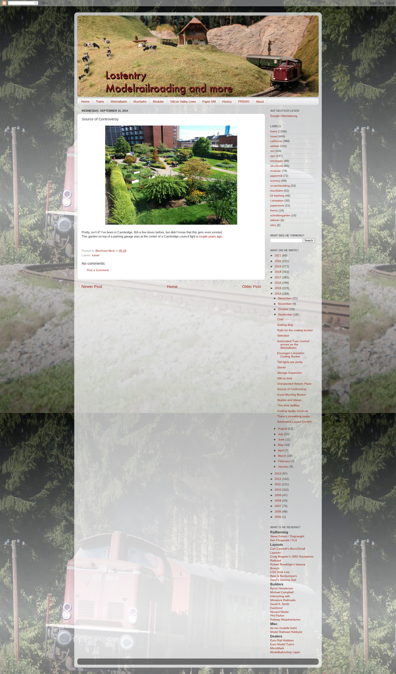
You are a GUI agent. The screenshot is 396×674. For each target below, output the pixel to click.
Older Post (251, 286)
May (281, 444)
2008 (278, 500)
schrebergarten (280, 215)
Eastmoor (276, 608)
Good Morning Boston (291, 394)
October (283, 309)
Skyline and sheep (289, 400)
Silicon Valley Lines (183, 101)
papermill (276, 175)
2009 (278, 495)
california (276, 141)
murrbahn (276, 190)
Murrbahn (139, 101)
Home (85, 101)
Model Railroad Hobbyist (286, 632)
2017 (278, 277)
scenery (275, 180)
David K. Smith (279, 604)
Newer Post (91, 286)
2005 (278, 517)
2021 (278, 255)
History (227, 101)
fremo (274, 210)
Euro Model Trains (282, 644)
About (260, 101)
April (281, 450)
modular (275, 170)
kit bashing (277, 195)
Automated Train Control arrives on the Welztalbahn (293, 344)
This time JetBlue (288, 405)
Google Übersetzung (283, 115)
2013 (278, 473)
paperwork (277, 205)
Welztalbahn (119, 101)
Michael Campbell (281, 592)
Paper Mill (209, 101)
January (283, 466)
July (281, 434)
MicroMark (277, 648)
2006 (278, 511)
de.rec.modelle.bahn (283, 628)
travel (95, 255)
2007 (278, 506)
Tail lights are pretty (290, 362)
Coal (280, 319)
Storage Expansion (289, 372)
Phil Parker (277, 615)
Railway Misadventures (285, 619)
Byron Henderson (281, 588)
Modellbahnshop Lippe (285, 652)
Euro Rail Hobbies (282, 640)
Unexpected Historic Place (294, 383)
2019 (278, 266)
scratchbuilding (280, 185)
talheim (275, 220)
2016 (278, 282)
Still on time (284, 378)
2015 (278, 288)
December (285, 298)
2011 (278, 484)
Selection (283, 335)
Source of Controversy (291, 389)
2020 (278, 261)
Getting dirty (285, 324)
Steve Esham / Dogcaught (287, 536)
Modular (158, 101)
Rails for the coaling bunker (295, 330)
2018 (278, 271)
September (285, 314)
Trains (100, 101)
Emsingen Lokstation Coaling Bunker (290, 355)
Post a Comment (98, 270)
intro (273, 225)
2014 (278, 293)
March (282, 455)
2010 (278, 489)
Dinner (281, 367)
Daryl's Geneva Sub (283, 579)
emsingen (276, 161)
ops (272, 156)
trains (273, 131)
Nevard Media (279, 611)
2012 (278, 479)
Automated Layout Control (294, 421)
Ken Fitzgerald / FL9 (283, 540)
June (281, 439)
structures (276, 165)
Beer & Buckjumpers (283, 576)
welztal (274, 146)
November (285, 303)
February (284, 461)
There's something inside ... (295, 416)
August (283, 428)
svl (272, 151)
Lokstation (277, 200)
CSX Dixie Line (280, 572)
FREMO (244, 101)
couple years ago (210, 236)
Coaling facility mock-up (292, 411)
